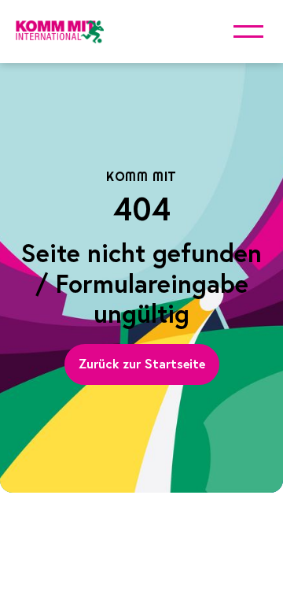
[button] (248, 31)
